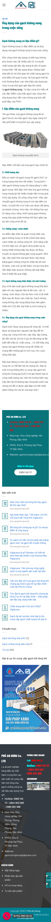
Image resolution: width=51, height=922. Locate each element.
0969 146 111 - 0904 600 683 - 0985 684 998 (26, 426)
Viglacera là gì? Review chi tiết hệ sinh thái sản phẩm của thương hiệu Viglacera (28, 555)
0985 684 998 (13, 806)
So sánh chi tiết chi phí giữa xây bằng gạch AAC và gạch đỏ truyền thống (29, 541)
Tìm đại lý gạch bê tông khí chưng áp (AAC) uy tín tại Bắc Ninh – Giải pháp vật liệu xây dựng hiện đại (29, 596)
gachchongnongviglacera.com (21, 855)
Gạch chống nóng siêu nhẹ (15, 643)
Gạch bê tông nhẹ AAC (14, 638)
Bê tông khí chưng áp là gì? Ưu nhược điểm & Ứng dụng (29, 529)
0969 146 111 (25, 422)
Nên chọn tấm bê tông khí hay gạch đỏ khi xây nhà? (28, 504)
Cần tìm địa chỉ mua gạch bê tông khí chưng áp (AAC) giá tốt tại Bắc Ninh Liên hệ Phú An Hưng (29, 583)
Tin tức (5, 19)
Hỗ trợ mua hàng (13, 885)
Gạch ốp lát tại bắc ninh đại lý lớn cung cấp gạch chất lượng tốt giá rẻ (28, 618)
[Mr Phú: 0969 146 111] (7, 916)
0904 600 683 (16, 802)
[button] (4, 5)
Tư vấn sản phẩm (14, 890)
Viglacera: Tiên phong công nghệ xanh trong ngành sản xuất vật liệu (27, 570)
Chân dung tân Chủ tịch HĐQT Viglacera (25, 608)
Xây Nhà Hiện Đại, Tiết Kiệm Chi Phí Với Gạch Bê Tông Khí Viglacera (28, 516)
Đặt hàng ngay (12, 870)
